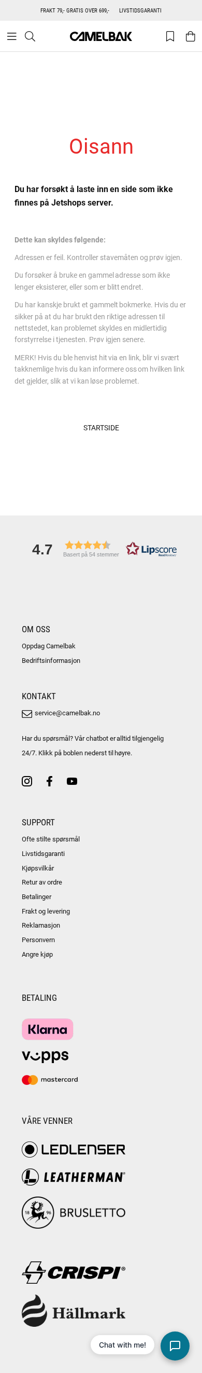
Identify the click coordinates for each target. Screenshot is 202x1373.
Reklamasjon (41, 925)
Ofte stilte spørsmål (51, 839)
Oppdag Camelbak (49, 646)
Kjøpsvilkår (38, 868)
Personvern (38, 939)
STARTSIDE (101, 427)
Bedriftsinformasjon (51, 660)
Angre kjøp (37, 954)
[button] (101, 549)
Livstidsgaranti (43, 853)
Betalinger (36, 896)
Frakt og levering (46, 911)
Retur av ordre (42, 882)
